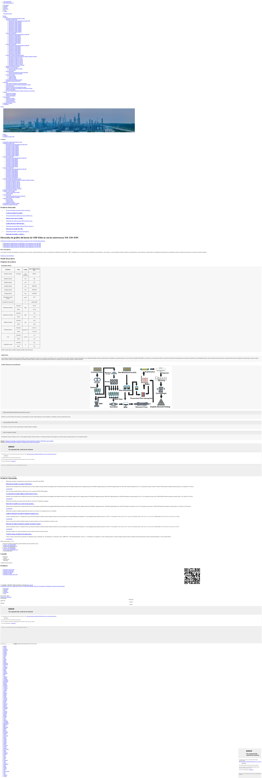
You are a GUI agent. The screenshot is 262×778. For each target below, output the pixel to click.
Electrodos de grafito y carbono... (15, 234)
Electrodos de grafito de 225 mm (16, 62)
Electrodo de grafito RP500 (15, 51)
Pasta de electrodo (10, 71)
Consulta (5, 11)
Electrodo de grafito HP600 (15, 43)
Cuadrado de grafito (10, 202)
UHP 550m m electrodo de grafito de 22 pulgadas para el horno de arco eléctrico (22, 442)
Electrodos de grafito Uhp (6, 586)
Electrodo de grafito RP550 (15, 52)
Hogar (4, 16)
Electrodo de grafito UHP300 (15, 22)
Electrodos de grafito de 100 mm (16, 59)
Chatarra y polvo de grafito (12, 67)
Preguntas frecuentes (7, 103)
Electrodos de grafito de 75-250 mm (16, 65)
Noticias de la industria (11, 94)
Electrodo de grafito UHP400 (15, 24)
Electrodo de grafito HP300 (15, 35)
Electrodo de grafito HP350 (15, 36)
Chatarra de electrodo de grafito (15, 68)
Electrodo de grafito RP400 (15, 49)
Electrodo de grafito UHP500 (15, 27)
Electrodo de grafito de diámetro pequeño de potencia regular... (23, 524)
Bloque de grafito (12, 78)
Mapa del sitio (30, 585)
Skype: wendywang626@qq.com (10, 549)
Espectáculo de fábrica (11, 101)
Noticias (5, 92)
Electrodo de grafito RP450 (15, 50)
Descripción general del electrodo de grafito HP (19, 34)
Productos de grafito (10, 74)
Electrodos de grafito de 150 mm (16, 60)
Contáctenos (6, 104)
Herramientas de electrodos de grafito (14, 79)
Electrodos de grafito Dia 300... (14, 229)
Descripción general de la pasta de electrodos (18, 72)
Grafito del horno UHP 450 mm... (15, 223)
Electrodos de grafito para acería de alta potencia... (20, 503)
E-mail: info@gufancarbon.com (10, 546)
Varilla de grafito (12, 77)
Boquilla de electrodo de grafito (13, 66)
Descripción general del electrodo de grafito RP (19, 45)
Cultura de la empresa (10, 99)
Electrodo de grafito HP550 (15, 41)
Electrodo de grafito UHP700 (15, 32)
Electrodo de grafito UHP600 (15, 29)
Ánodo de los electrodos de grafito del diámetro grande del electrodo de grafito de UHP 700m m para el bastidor (29, 441)
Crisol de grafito (12, 76)
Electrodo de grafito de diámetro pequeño (15, 55)
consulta (8, 488)
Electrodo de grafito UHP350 (15, 23)
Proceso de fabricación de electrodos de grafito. (16, 87)
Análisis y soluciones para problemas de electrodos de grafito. (19, 88)
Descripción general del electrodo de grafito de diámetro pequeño (23, 56)
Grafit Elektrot (48, 586)
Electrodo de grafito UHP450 (15, 25)
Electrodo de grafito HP (11, 33)
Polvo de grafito (12, 70)
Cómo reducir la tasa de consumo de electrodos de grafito (18, 84)
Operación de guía (10, 86)
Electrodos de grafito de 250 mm (16, 63)
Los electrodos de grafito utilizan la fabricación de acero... (22, 494)
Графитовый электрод (17, 586)
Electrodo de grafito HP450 (15, 39)
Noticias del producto (10, 95)
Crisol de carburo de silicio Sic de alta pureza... (19, 534)
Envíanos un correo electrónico (7, 255)
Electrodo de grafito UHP (11, 19)
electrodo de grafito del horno (58, 586)
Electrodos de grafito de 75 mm (15, 57)
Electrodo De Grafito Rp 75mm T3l (30, 586)
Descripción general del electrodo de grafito (15, 18)
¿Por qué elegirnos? (10, 100)
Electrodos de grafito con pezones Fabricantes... (19, 484)
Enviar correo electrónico (6, 597)
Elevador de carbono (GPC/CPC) (13, 81)
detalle (11, 488)
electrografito (42, 586)
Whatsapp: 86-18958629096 (9, 548)
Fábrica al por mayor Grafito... (15, 218)
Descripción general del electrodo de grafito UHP (19, 20)
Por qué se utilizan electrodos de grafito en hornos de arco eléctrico (20, 90)
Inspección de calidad (10, 89)
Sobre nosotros (6, 97)
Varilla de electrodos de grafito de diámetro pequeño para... (22, 513)
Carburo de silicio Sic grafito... (14, 213)
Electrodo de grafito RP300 (15, 46)
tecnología (5, 82)
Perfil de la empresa (10, 98)
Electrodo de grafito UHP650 (15, 30)
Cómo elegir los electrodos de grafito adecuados (16, 83)
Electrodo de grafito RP (11, 44)
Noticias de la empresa (11, 93)
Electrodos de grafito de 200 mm (16, 61)
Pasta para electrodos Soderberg (15, 73)
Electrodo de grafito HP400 (12, 161)
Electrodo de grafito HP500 (15, 40)
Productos (5, 17)
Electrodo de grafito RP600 (15, 54)
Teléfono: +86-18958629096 (9, 544)
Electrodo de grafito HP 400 (15, 38)
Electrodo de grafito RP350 (15, 47)
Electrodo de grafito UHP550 (15, 28)
